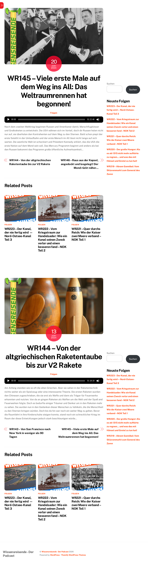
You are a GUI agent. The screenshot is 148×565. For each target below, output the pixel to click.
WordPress (55, 555)
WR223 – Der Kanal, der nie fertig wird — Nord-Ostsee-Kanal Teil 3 (18, 234)
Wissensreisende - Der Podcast (55, 552)
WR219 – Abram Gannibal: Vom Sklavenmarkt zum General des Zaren (123, 170)
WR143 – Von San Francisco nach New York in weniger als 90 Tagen (29, 433)
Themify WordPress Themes (73, 555)
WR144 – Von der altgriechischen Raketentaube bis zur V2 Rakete (30, 162)
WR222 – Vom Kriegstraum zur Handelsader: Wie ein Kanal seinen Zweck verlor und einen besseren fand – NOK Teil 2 (52, 239)
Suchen (110, 83)
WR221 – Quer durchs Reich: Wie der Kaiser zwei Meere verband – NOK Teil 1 (86, 234)
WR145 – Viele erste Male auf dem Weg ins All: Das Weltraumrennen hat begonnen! (53, 91)
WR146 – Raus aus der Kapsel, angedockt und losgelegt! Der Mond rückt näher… (79, 164)
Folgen (53, 113)
